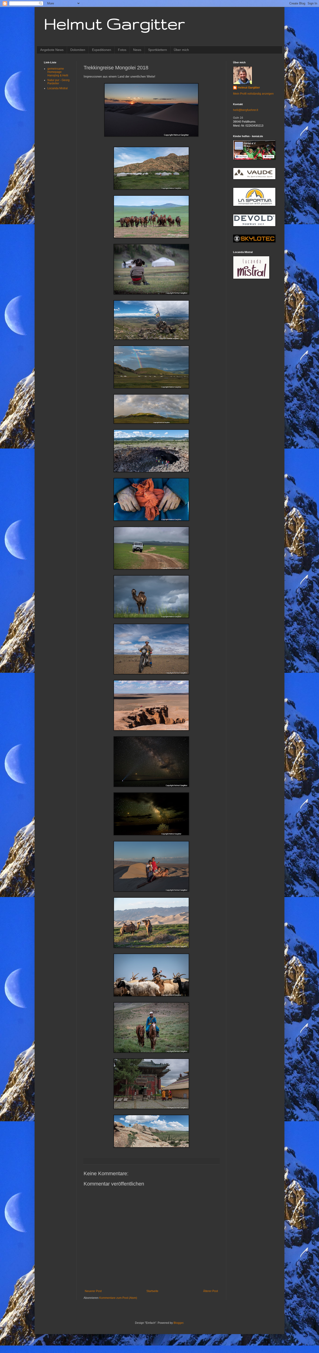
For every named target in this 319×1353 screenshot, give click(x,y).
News (137, 50)
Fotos (122, 50)
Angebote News (52, 50)
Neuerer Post (93, 1291)
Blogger (178, 1323)
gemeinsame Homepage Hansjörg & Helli (57, 72)
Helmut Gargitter (114, 23)
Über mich (181, 50)
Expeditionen (101, 50)
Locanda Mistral (57, 88)
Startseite (152, 1291)
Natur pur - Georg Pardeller (58, 81)
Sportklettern (157, 50)
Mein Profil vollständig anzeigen (253, 93)
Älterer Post (210, 1291)
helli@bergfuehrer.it (245, 110)
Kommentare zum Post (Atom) (118, 1298)
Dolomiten (77, 50)
